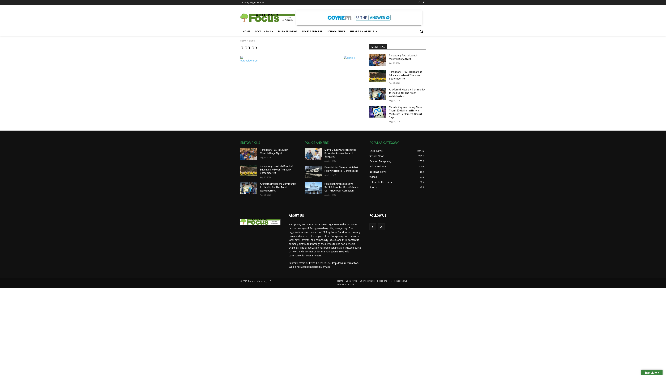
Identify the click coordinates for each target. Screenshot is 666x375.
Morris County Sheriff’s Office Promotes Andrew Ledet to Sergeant (341, 153)
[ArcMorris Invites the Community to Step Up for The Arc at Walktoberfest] (377, 94)
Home (243, 40)
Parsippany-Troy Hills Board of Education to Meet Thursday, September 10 (405, 75)
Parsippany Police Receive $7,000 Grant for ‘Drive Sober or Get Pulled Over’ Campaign (342, 187)
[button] (421, 31)
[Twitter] (424, 3)
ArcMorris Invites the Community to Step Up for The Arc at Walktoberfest (407, 93)
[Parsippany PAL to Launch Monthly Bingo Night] (377, 60)
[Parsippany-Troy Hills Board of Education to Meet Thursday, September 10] (377, 76)
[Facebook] (419, 3)
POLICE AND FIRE (317, 142)
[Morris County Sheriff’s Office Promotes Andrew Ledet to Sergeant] (313, 154)
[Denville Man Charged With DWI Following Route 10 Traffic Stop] (313, 172)
